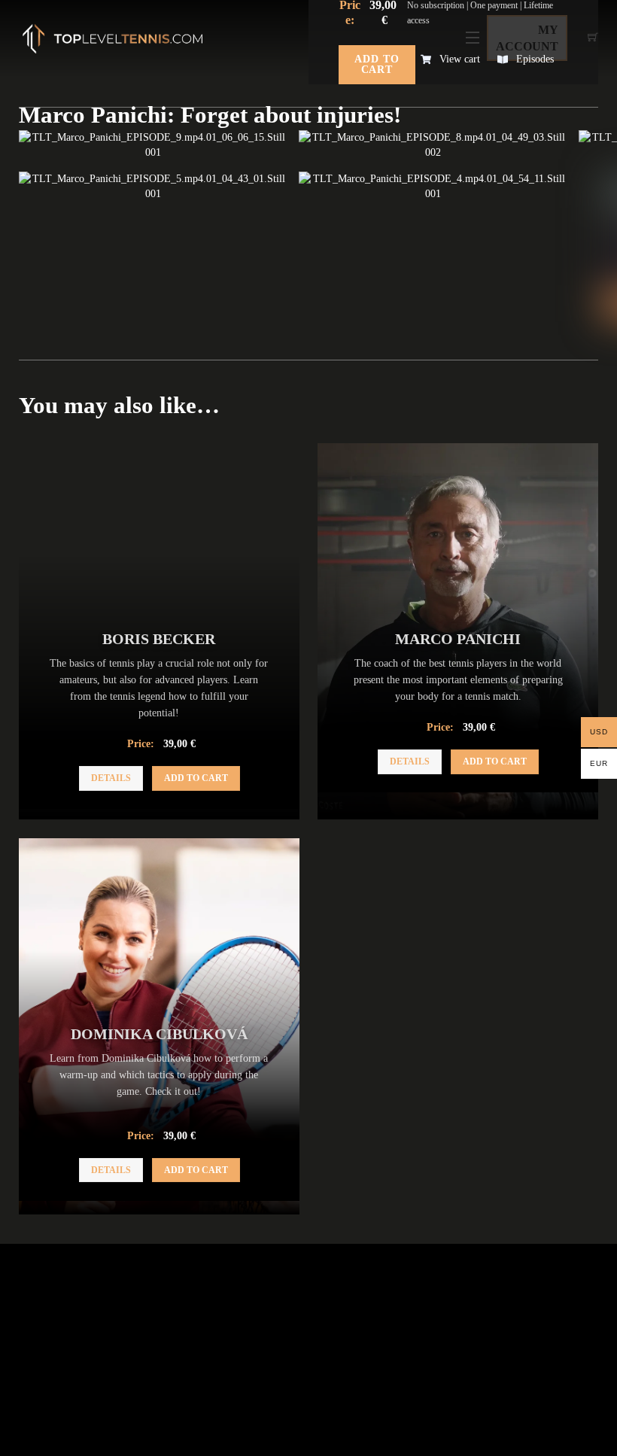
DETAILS (111, 778)
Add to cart (376, 64)
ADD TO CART (196, 778)
